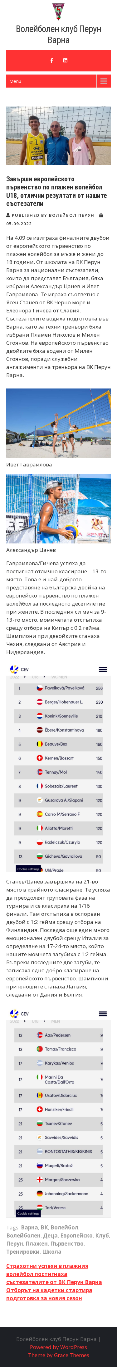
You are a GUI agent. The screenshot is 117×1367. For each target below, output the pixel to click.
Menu (15, 81)
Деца (50, 1235)
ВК (44, 1227)
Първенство (67, 1243)
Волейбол (64, 1227)
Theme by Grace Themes (58, 1355)
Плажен (37, 1243)
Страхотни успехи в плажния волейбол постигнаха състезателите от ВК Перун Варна (54, 1274)
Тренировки (23, 1251)
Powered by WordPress (58, 1347)
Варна (29, 1227)
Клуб (102, 1235)
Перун (14, 1243)
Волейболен (23, 1235)
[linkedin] (65, 60)
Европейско (76, 1235)
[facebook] (52, 60)
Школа (51, 1251)
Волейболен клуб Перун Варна (58, 34)
